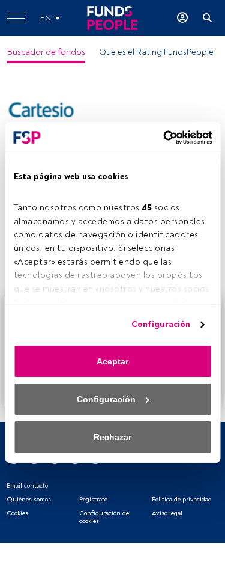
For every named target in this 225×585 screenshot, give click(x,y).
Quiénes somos (29, 499)
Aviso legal (167, 513)
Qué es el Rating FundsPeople (156, 52)
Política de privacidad (182, 499)
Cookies (17, 513)
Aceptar (112, 361)
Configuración (160, 324)
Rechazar (112, 437)
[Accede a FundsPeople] (182, 18)
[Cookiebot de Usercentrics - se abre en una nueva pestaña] (161, 137)
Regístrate (93, 499)
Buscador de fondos (46, 52)
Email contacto (27, 485)
